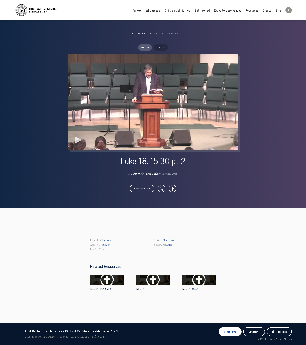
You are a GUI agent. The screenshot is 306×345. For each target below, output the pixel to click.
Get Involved (202, 10)
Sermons (153, 33)
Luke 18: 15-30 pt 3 (100, 289)
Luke (169, 245)
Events (267, 10)
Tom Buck (152, 174)
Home (130, 33)
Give (278, 10)
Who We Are (153, 10)
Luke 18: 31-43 (190, 289)
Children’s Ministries (177, 10)
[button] (288, 10)
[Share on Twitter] (161, 188)
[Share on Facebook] (172, 188)
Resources (252, 10)
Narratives (169, 240)
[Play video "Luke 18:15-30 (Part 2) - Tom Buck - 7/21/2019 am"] (153, 102)
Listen (161, 47)
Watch (145, 47)
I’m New (136, 10)
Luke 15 (140, 289)
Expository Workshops (227, 10)
